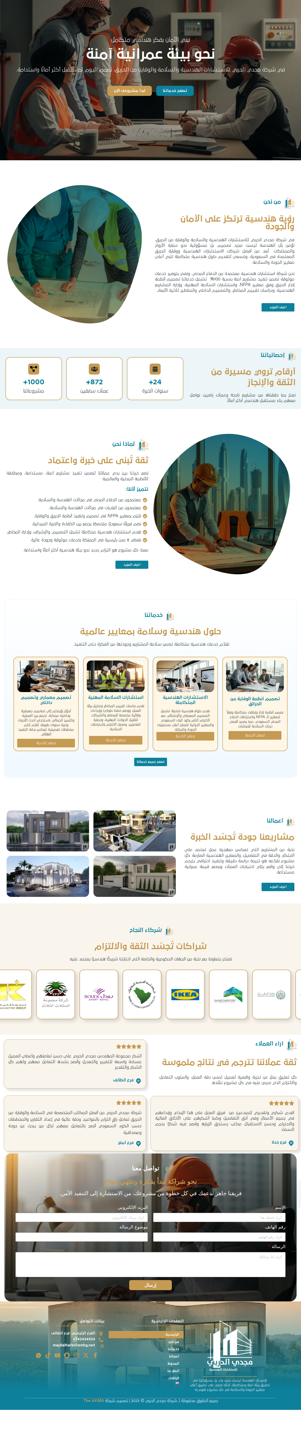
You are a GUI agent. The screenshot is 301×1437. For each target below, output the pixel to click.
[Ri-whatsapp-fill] (38, 1355)
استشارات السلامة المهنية (115, 698)
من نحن (173, 1341)
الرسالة (277, 1246)
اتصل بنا (173, 1370)
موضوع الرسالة (133, 1227)
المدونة (173, 1363)
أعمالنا (174, 1356)
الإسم (279, 1207)
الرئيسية (172, 1334)
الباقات (173, 1378)
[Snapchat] (67, 1355)
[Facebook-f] (95, 1355)
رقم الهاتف (274, 1227)
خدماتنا (173, 1349)
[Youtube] (57, 1355)
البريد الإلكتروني (131, 1207)
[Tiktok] (48, 1355)
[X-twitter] (86, 1355)
